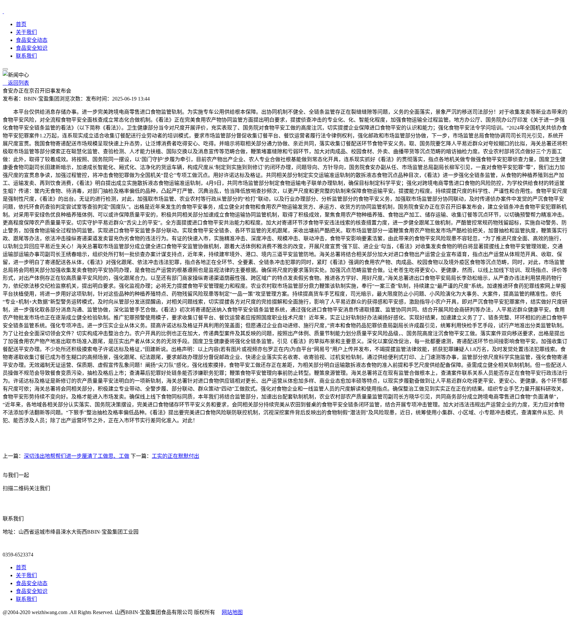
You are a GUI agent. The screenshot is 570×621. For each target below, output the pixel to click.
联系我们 (26, 56)
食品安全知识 (32, 48)
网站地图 (232, 612)
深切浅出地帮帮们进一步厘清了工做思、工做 (76, 456)
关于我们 (26, 32)
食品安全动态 (32, 40)
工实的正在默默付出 (175, 456)
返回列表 (16, 83)
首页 (21, 24)
